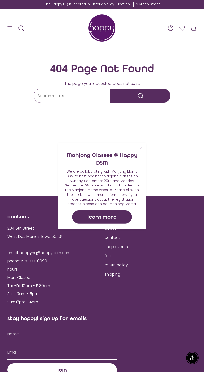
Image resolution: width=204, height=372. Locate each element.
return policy (116, 265)
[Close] (140, 148)
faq (108, 256)
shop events (116, 246)
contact (112, 237)
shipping (112, 274)
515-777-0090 (34, 261)
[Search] (140, 96)
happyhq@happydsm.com (45, 253)
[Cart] (193, 28)
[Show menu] (10, 28)
